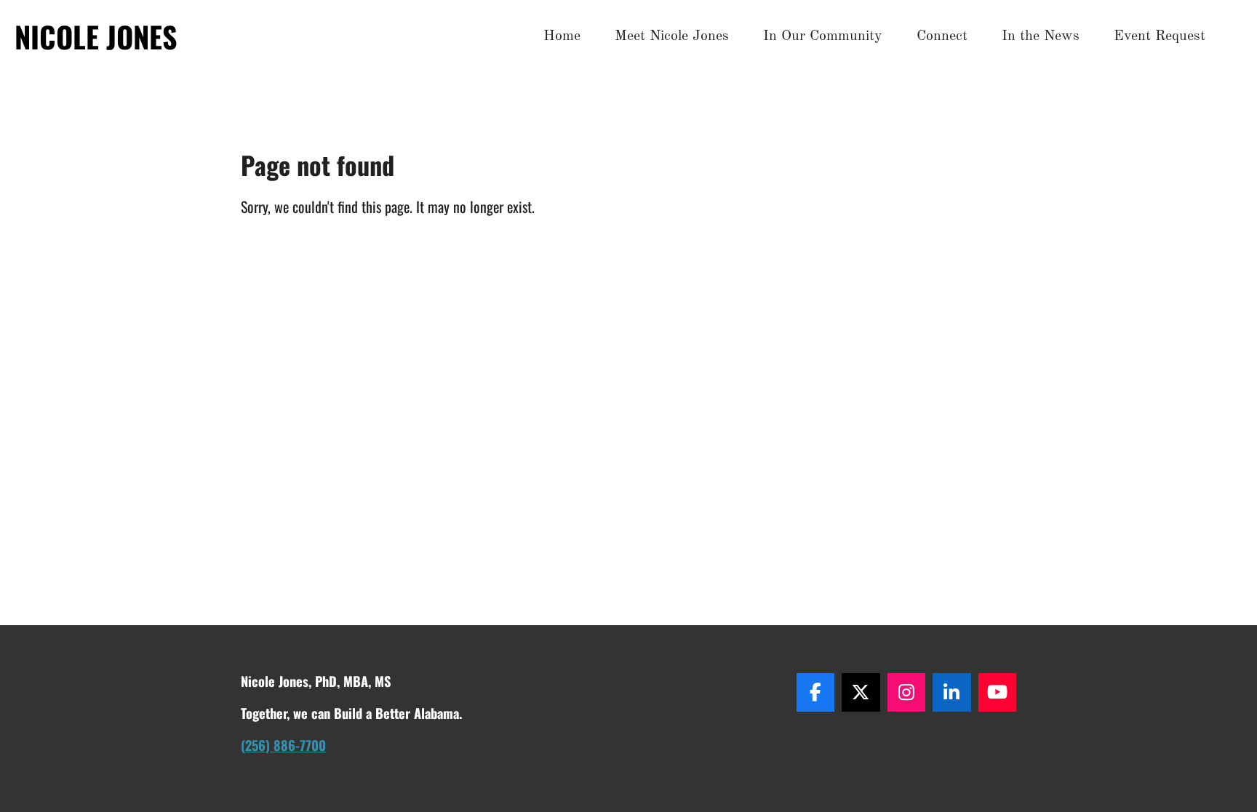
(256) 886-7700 (283, 745)
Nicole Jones (96, 36)
